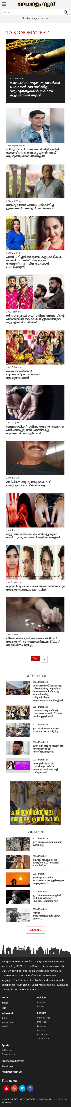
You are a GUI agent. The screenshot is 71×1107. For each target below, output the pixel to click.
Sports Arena (8, 1054)
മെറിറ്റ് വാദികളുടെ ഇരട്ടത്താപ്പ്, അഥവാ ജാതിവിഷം (46, 863)
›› (44, 659)
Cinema (41, 1030)
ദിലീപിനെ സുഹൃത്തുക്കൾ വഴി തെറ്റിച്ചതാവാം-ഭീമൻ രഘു (28, 483)
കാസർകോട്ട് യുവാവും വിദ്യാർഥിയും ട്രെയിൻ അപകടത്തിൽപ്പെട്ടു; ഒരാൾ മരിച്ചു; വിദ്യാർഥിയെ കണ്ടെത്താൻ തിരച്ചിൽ (48, 693)
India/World (8, 1013)
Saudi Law (7, 1066)
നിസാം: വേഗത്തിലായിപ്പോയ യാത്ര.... (46, 916)
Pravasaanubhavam (13, 1061)
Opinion (41, 997)
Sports (5, 1045)
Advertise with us (12, 1071)
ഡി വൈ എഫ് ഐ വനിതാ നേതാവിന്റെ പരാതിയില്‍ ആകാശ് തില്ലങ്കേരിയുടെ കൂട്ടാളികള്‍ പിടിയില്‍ (35, 319)
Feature (41, 1013)
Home (5, 997)
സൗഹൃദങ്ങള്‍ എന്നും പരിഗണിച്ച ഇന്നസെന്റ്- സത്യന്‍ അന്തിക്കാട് (30, 206)
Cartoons (41, 1006)
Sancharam (43, 1038)
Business (41, 1026)
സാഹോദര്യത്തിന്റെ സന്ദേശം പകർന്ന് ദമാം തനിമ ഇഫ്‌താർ (47, 713)
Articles (41, 1002)
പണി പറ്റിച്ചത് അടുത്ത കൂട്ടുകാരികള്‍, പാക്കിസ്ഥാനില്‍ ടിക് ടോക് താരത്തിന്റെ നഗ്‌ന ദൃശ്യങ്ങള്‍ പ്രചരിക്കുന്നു (34, 262)
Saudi (5, 1002)
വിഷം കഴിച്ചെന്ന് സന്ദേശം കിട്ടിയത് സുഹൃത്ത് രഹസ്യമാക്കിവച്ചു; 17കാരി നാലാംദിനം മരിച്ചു (33, 642)
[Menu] (4, 4)
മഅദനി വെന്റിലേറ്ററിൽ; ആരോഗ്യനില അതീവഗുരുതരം (48, 749)
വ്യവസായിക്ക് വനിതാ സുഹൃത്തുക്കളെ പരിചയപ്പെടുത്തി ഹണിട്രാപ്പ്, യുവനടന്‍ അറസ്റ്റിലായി (35, 430)
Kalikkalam (7, 1050)
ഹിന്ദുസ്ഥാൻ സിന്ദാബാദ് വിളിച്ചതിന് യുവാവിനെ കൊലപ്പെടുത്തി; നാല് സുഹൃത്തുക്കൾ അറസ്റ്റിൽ (32, 153)
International (8, 1022)
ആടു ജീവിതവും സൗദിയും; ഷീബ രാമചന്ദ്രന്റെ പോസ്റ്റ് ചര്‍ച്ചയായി (45, 768)
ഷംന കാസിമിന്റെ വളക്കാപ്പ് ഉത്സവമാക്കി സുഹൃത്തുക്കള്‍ (23, 375)
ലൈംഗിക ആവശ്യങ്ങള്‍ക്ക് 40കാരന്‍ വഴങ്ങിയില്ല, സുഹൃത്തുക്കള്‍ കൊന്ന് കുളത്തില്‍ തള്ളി (35, 89)
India (4, 1018)
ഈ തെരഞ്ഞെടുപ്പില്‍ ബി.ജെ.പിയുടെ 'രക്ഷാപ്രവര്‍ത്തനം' (47, 898)
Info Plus (41, 1022)
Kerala (5, 1026)
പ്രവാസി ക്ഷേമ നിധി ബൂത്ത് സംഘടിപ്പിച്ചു (46, 730)
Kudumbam (43, 1034)
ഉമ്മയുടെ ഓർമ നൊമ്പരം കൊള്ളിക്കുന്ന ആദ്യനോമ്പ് (48, 880)
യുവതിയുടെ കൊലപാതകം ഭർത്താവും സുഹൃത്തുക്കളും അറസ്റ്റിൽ (35, 588)
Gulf (4, 1008)
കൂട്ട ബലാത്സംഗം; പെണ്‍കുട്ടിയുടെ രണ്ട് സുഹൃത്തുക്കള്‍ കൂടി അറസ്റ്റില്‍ (33, 536)
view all (35, 930)
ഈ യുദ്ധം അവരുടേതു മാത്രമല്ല (47, 844)
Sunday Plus (43, 1018)
